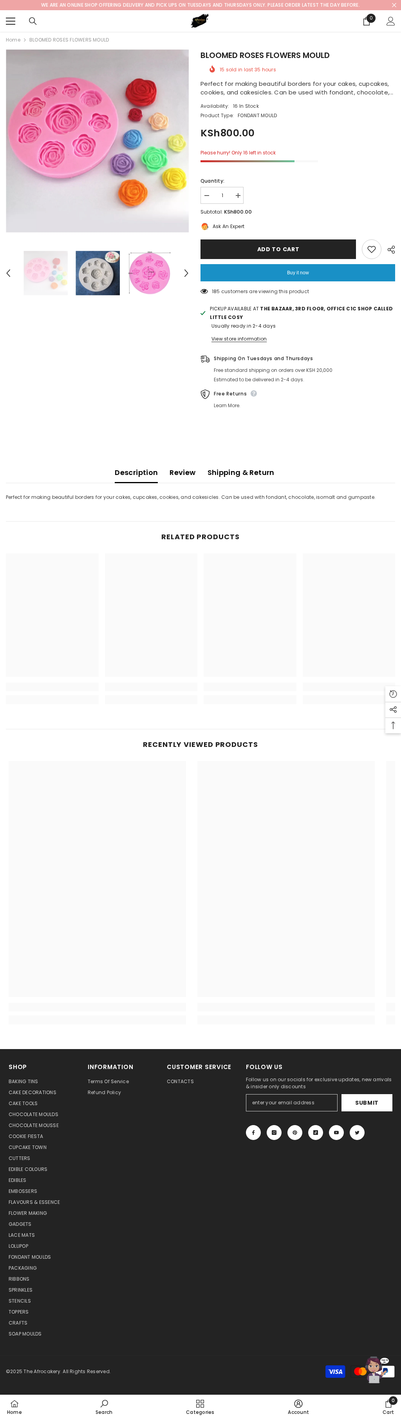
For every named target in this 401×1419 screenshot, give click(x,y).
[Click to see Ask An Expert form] (375, 1370)
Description (136, 472)
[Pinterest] (294, 1132)
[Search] (33, 21)
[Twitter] (357, 1132)
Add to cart (278, 249)
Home (13, 39)
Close (394, 5)
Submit (367, 1103)
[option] (97, 140)
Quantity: (212, 181)
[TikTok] (315, 1132)
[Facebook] (253, 1132)
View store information (239, 338)
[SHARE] (388, 249)
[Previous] (8, 273)
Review (182, 472)
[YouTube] (336, 1132)
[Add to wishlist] (371, 249)
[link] (52, 687)
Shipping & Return (241, 472)
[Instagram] (274, 1132)
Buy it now (298, 272)
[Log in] (391, 21)
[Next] (186, 273)
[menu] (10, 21)
